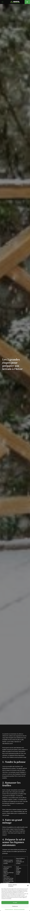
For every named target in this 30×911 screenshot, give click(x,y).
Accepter (15, 902)
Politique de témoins (9, 909)
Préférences (15, 906)
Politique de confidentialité (19, 909)
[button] (28, 885)
